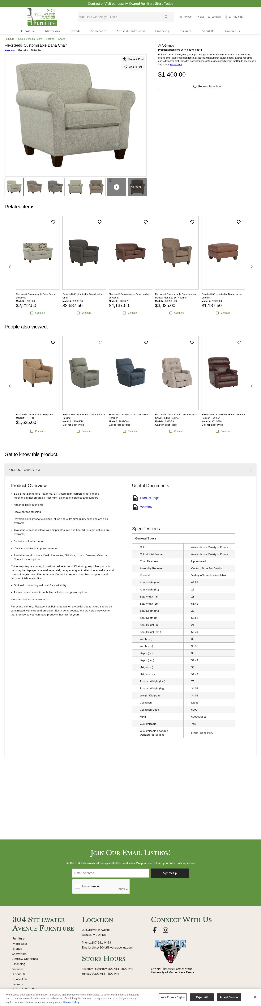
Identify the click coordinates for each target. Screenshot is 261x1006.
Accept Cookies (229, 997)
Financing (162, 31)
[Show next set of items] (251, 267)
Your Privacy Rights (173, 997)
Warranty (146, 507)
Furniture (28, 31)
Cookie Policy (71, 1002)
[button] (181, 17)
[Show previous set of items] (10, 267)
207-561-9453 (101, 942)
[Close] (255, 997)
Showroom (98, 31)
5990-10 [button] (36, 50)
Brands (75, 31)
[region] (130, 997)
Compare (40, 312)
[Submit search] (166, 17)
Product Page (149, 498)
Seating (50, 38)
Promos (17, 984)
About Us (208, 31)
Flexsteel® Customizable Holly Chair (35, 414)
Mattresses (52, 31)
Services (185, 31)
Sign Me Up (170, 873)
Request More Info (209, 86)
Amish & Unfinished (131, 31)
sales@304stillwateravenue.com (111, 947)
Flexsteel (10, 50)
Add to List (135, 66)
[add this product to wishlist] (53, 222)
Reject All (202, 997)
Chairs (61, 38)
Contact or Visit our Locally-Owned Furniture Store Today (130, 4)
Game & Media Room (30, 38)
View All (137, 186)
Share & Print (136, 59)
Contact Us (232, 31)
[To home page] (42, 17)
